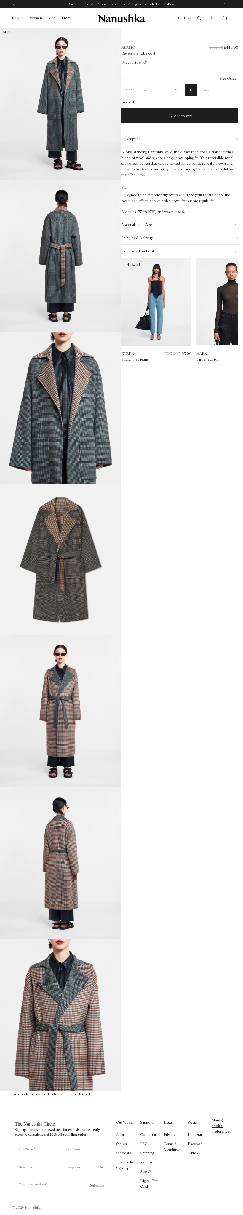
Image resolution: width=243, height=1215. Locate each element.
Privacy (169, 1134)
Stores (121, 1144)
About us (123, 1134)
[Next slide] (227, 312)
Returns (146, 1162)
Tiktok (193, 1153)
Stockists (123, 1153)
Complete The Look (138, 251)
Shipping (147, 1153)
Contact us (149, 1134)
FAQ (144, 1144)
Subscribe (97, 1185)
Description (131, 139)
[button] (132, 62)
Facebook (196, 1144)
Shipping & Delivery (137, 238)
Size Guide (149, 1171)
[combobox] (82, 1167)
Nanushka (33, 1207)
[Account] (211, 18)
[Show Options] (102, 1167)
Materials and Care (137, 224)
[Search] (199, 18)
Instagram (196, 1134)
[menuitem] (66, 18)
